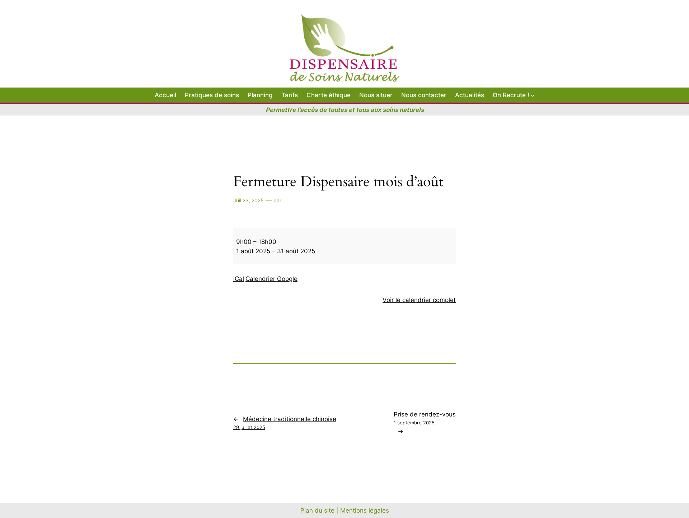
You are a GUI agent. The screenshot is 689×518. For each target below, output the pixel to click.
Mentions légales (364, 510)
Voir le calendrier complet (419, 299)
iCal (238, 278)
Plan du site (317, 510)
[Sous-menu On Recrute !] (532, 95)
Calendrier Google (271, 278)
